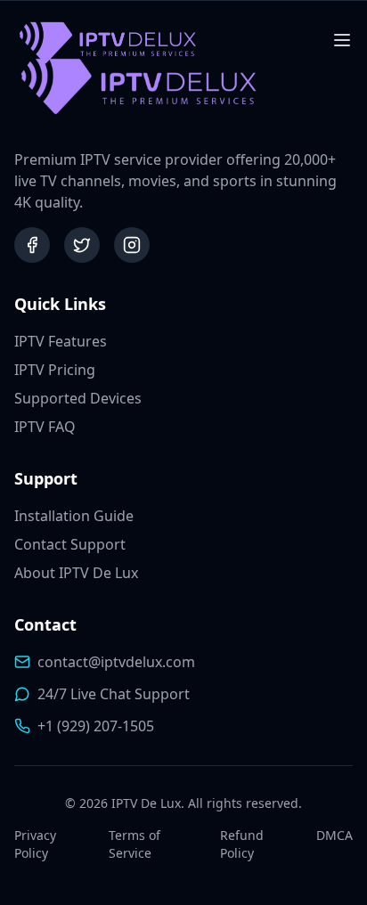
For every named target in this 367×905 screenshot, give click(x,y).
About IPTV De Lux (76, 573)
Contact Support (70, 544)
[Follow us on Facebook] (32, 245)
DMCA (334, 835)
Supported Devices (78, 398)
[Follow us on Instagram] (132, 245)
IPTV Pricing (54, 369)
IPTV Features (60, 341)
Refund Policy (242, 844)
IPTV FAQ (45, 426)
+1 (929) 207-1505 (95, 726)
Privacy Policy (35, 844)
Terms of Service (134, 844)
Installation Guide (74, 516)
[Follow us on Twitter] (82, 245)
